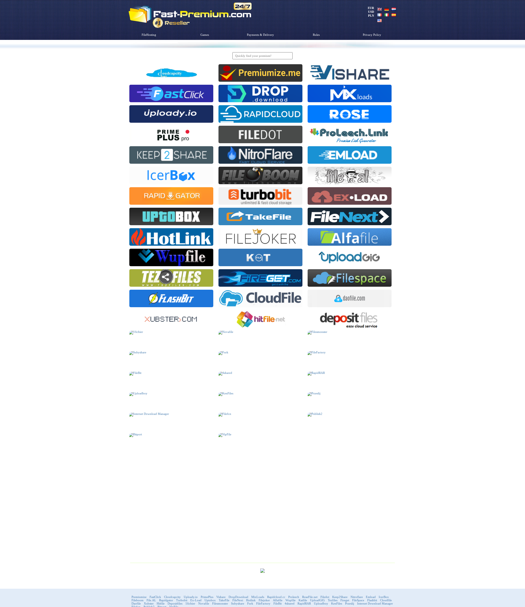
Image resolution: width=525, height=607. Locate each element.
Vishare (221, 597)
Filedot (324, 597)
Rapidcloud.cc (276, 597)
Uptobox (210, 600)
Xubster (149, 603)
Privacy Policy (372, 34)
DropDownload (238, 597)
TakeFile (224, 600)
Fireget (344, 600)
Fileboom (138, 600)
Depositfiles (175, 603)
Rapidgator (166, 600)
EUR (371, 8)
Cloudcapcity (172, 597)
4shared (289, 603)
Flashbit (372, 600)
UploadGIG (317, 600)
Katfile (303, 600)
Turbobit (181, 600)
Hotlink (251, 600)
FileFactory (263, 603)
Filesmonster (220, 603)
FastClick (155, 597)
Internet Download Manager (375, 603)
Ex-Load (196, 600)
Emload (371, 597)
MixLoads (257, 597)
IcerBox (384, 597)
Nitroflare (357, 597)
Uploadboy (321, 603)
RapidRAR (304, 603)
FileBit (277, 603)
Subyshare (237, 603)
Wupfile (290, 600)
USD (371, 11)
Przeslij (349, 603)
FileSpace (358, 600)
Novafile (203, 603)
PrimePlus (207, 597)
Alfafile (277, 600)
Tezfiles (332, 600)
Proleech (293, 597)
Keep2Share (340, 597)
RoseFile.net (309, 597)
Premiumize (139, 597)
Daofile (136, 603)
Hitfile (161, 603)
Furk (250, 603)
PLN (371, 15)
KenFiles (336, 603)
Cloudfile (386, 600)
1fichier (190, 603)
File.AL (151, 600)
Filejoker (264, 600)
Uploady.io (191, 597)
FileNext (237, 600)
